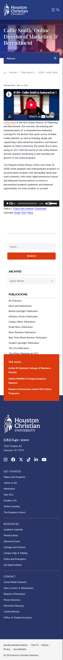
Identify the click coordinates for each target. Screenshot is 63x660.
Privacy (7, 649)
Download (40, 208)
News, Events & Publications (18, 587)
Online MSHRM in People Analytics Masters (27, 380)
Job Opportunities (13, 564)
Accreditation (20, 649)
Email (17, 212)
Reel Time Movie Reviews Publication (28, 337)
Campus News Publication (22, 321)
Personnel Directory (14, 605)
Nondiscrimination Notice (16, 645)
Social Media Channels (15, 582)
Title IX (34, 645)
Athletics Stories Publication (23, 316)
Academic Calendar (13, 529)
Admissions (9, 488)
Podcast (13, 72)
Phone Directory (12, 599)
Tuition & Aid (10, 482)
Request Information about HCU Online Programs (30, 391)
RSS (24, 212)
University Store (12, 541)
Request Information (14, 593)
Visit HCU (8, 494)
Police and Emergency (15, 558)
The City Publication (19, 348)
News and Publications (20, 305)
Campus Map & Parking (15, 552)
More (30, 212)
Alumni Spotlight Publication (23, 311)
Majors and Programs (14, 476)
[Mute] (48, 205)
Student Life (10, 500)
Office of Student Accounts (18, 617)
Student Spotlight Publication (24, 342)
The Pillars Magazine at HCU (23, 353)
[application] (31, 203)
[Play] (9, 205)
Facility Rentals (12, 611)
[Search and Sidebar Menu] (54, 10)
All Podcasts (15, 300)
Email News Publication (21, 326)
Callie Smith (10, 122)
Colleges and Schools (15, 547)
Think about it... (28, 72)
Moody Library (11, 535)
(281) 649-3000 (16, 439)
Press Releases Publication (22, 332)
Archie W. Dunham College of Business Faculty (30, 370)
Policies (45, 645)
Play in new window (23, 208)
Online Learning (11, 506)
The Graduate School (14, 512)
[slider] (53, 203)
